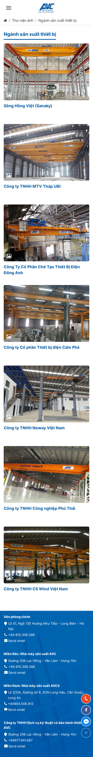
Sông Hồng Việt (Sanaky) (28, 105)
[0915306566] (86, 698)
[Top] (86, 732)
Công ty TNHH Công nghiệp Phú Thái (39, 508)
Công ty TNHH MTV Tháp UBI (32, 186)
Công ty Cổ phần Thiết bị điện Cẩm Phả (41, 347)
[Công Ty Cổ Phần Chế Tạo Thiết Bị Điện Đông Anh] (46, 233)
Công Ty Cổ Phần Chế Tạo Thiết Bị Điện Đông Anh (42, 269)
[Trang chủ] (5, 20)
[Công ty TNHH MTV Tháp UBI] (46, 152)
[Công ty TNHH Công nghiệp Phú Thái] (46, 474)
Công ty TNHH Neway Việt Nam (34, 427)
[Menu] (9, 8)
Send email (16, 641)
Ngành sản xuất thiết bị (57, 20)
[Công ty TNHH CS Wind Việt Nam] (46, 555)
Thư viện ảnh (22, 20)
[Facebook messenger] (86, 721)
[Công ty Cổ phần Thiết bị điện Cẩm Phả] (46, 313)
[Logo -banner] (46, 8)
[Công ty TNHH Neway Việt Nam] (46, 394)
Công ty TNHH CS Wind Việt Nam (36, 588)
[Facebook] (86, 710)
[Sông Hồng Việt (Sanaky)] (46, 71)
